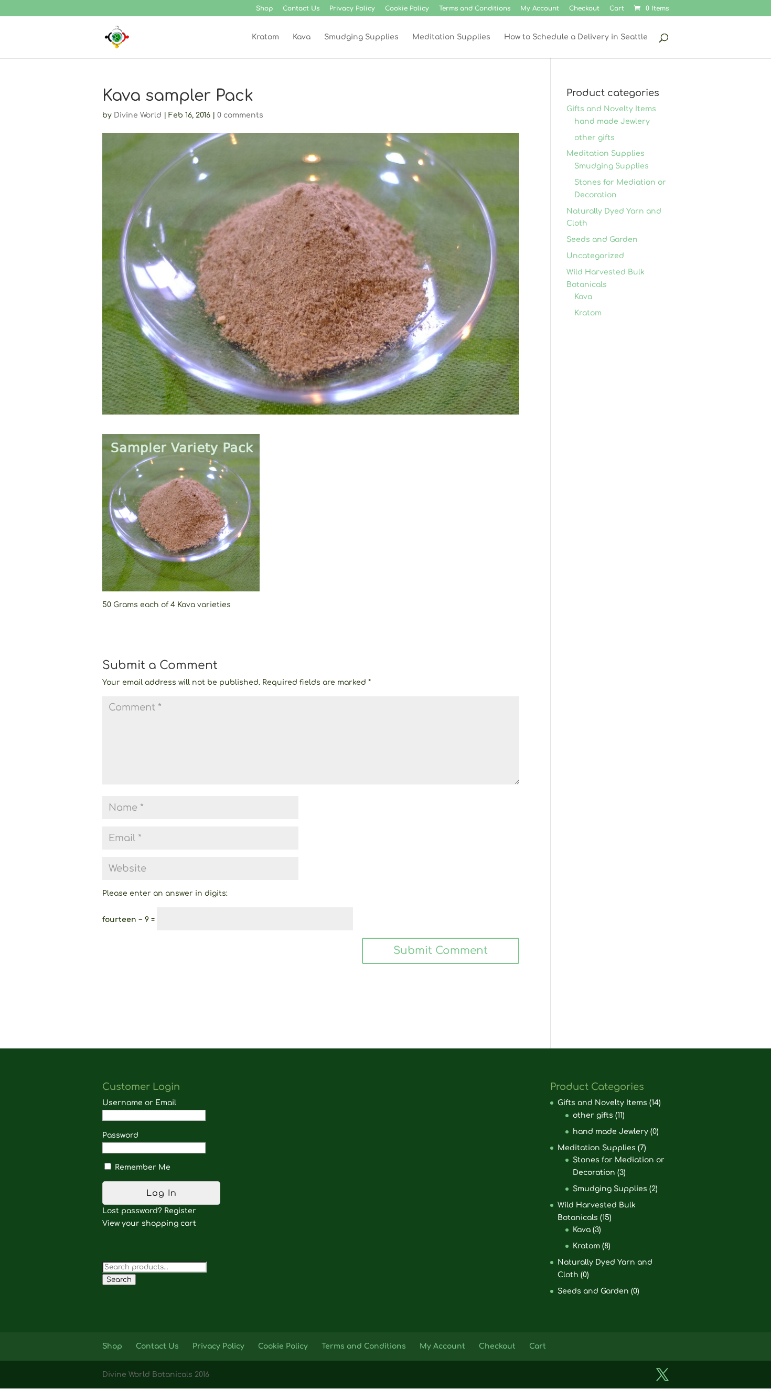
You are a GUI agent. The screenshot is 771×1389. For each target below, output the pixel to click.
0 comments (240, 115)
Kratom (265, 37)
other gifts (594, 138)
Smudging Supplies (361, 37)
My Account (539, 8)
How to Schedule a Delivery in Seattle (576, 37)
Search (119, 1280)
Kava (301, 37)
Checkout (584, 8)
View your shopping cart (149, 1223)
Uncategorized (595, 256)
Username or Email (139, 1103)
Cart (616, 8)
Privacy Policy (352, 8)
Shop (264, 8)
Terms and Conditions (474, 8)
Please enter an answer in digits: (165, 893)
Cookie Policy (407, 8)
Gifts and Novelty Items (611, 109)
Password (120, 1135)
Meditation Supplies (451, 37)
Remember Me (141, 1167)
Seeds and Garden (602, 239)
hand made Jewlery (612, 121)
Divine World (138, 115)
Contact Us (301, 8)
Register (180, 1211)
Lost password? (132, 1211)
